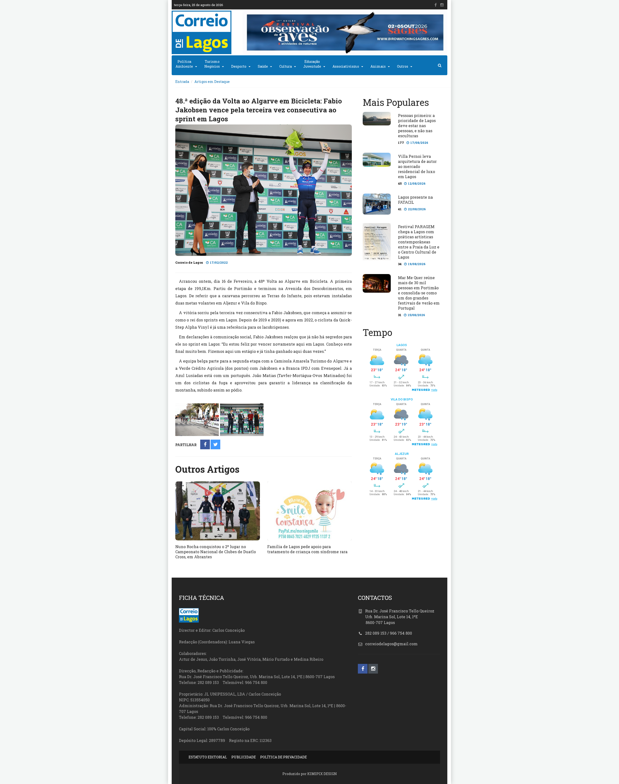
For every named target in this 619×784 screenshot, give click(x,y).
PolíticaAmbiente (184, 64)
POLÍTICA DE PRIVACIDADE (283, 757)
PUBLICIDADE (243, 757)
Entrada (182, 81)
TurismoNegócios (212, 64)
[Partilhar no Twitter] (215, 445)
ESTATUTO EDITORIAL (208, 757)
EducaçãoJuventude (312, 64)
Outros (402, 66)
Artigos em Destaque (212, 81)
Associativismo (345, 66)
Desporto (238, 66)
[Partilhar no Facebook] (205, 445)
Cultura (285, 66)
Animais (378, 66)
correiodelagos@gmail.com (391, 643)
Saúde (263, 66)
